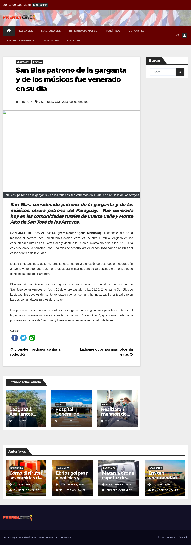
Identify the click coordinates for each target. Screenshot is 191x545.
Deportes (136, 30)
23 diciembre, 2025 (164, 484)
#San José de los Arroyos (71, 101)
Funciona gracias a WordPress (20, 537)
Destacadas (23, 62)
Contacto (183, 537)
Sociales (51, 40)
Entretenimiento (21, 40)
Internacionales (83, 30)
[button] (177, 35)
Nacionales (51, 30)
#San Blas (46, 101)
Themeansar (65, 537)
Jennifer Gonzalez (25, 490)
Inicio (161, 537)
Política (113, 30)
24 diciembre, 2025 (25, 484)
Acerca (171, 537)
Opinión (73, 40)
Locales (26, 30)
